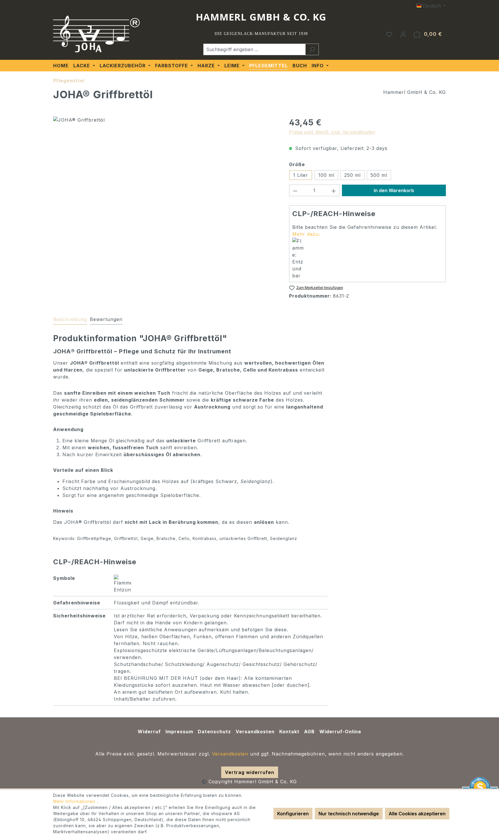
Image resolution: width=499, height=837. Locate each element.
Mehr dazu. (306, 234)
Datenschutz (214, 731)
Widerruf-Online (340, 731)
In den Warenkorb (394, 190)
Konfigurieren (293, 813)
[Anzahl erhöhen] (334, 190)
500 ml (378, 175)
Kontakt (289, 731)
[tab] (70, 319)
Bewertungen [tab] (106, 319)
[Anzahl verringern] (295, 190)
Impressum (179, 731)
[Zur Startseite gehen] (96, 34)
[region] (165, 178)
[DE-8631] (165, 178)
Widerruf (149, 731)
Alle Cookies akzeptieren (417, 813)
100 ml (326, 175)
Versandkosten (255, 731)
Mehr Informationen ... (76, 801)
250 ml (352, 175)
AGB (309, 731)
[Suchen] (312, 49)
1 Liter (300, 175)
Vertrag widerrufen (249, 772)
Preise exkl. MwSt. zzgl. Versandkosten (332, 132)
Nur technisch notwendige (349, 813)
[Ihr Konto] (403, 34)
